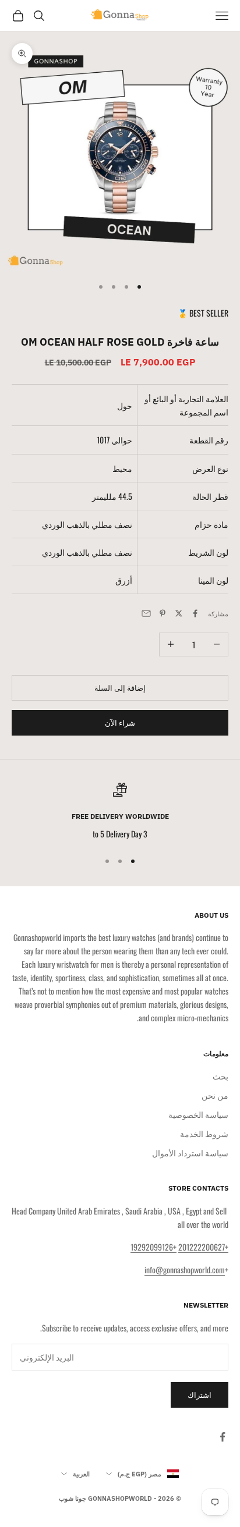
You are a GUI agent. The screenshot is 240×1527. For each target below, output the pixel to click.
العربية (81, 1474)
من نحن (215, 1095)
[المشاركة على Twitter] (178, 613)
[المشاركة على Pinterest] (162, 613)
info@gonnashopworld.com (184, 1269)
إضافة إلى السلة (120, 687)
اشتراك (199, 1394)
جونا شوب (72, 1498)
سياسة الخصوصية (198, 1114)
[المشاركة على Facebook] (195, 613)
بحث (220, 1076)
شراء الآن (120, 722)
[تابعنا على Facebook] (222, 1437)
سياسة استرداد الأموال (190, 1152)
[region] (120, 811)
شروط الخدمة (204, 1133)
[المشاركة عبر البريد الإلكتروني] (146, 613)
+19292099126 (153, 1247)
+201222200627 (203, 1247)
